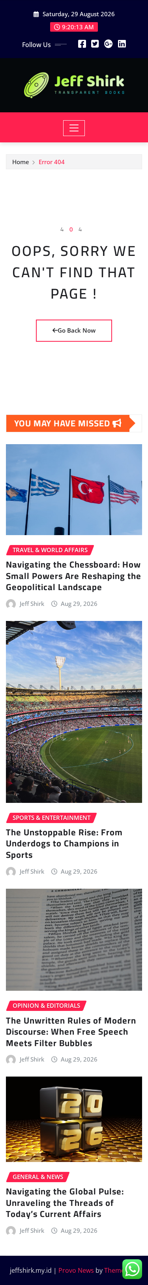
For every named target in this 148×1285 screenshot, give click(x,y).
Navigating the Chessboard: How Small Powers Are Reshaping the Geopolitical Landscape (73, 575)
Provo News (76, 1270)
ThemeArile (121, 1270)
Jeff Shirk (32, 603)
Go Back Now (77, 330)
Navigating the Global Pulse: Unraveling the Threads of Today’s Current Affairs (65, 1202)
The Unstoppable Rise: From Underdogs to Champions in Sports (64, 843)
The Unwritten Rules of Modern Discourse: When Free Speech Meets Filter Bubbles (71, 1031)
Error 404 (52, 162)
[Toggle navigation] (74, 128)
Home (20, 162)
